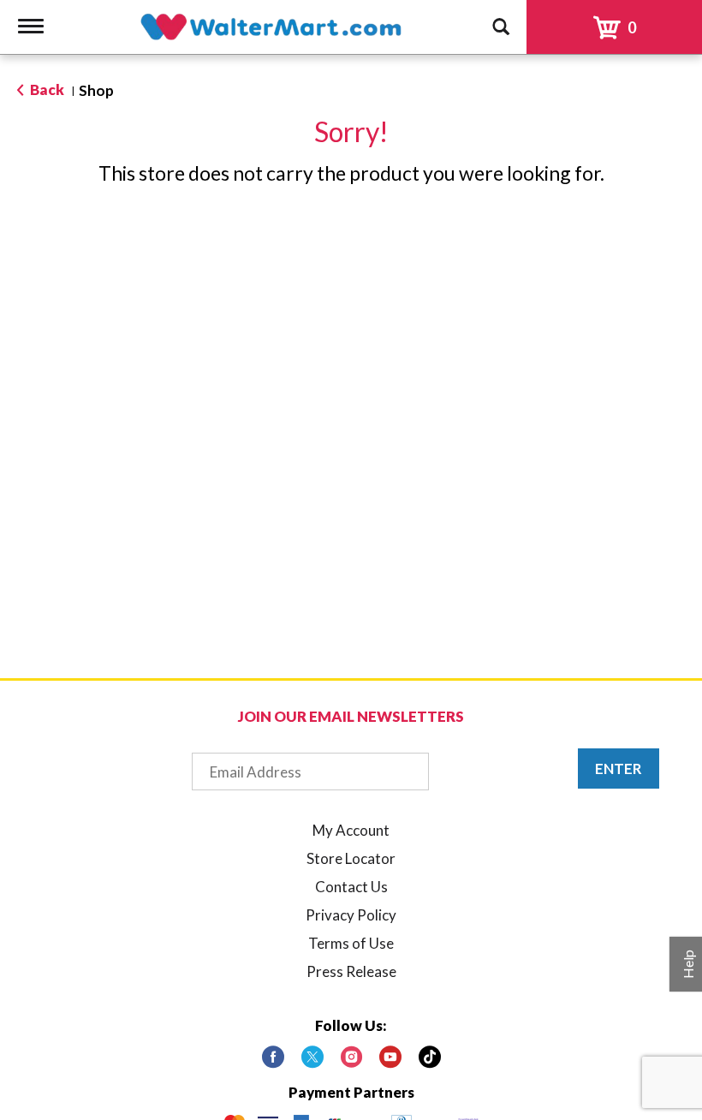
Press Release (351, 971)
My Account (351, 830)
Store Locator (351, 858)
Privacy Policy (351, 915)
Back (45, 89)
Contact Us (351, 887)
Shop (96, 90)
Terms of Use (351, 943)
